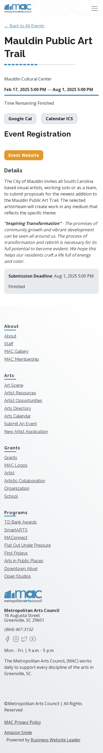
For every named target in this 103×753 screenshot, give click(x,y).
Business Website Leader (56, 740)
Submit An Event (20, 423)
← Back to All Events (24, 26)
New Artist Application (26, 431)
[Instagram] (16, 639)
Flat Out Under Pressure (27, 545)
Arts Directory (17, 408)
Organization (16, 488)
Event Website (23, 155)
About (10, 336)
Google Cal (20, 119)
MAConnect (15, 537)
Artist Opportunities (23, 400)
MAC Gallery (16, 351)
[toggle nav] (94, 8)
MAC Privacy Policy (22, 722)
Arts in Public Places (23, 560)
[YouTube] (33, 639)
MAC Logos (15, 465)
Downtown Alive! (21, 568)
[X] (24, 639)
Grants (10, 457)
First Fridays (16, 553)
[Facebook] (7, 639)
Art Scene (13, 385)
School (11, 496)
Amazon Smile (18, 732)
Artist (9, 472)
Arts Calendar (17, 416)
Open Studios (17, 576)
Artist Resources (20, 392)
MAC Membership (21, 359)
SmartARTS (15, 530)
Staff (8, 343)
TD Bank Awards (20, 522)
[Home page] (17, 8)
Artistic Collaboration (24, 480)
